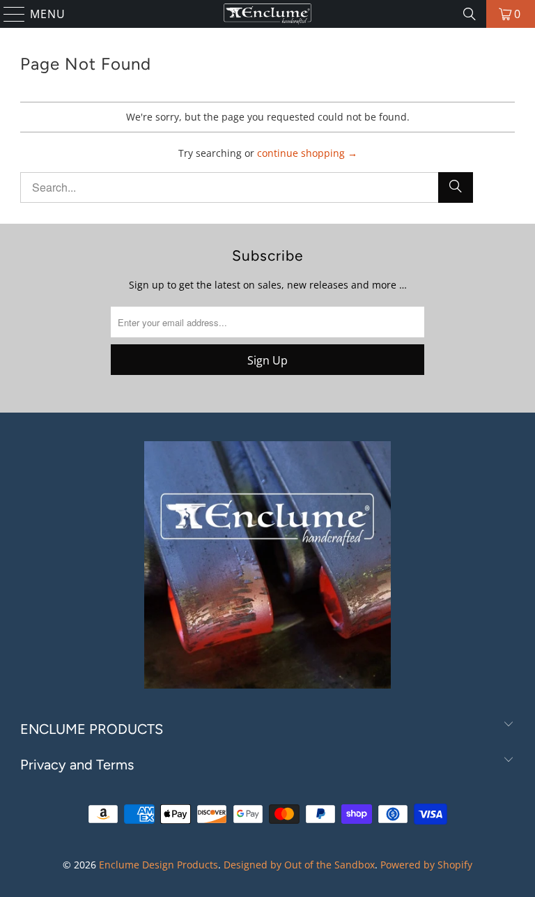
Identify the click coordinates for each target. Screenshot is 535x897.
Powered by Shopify (426, 864)
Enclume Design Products (158, 864)
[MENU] (8, 14)
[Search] (469, 14)
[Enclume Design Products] (267, 14)
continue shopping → (307, 153)
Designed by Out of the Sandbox (299, 864)
